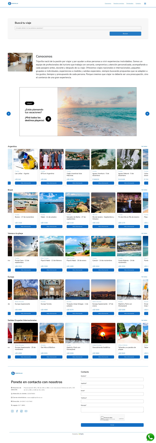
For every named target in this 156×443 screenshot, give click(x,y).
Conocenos (108, 3)
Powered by (75, 434)
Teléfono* (84, 398)
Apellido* (84, 383)
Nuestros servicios (119, 3)
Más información (21, 183)
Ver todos (144, 146)
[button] (9, 114)
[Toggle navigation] (145, 3)
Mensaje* (83, 405)
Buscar (125, 34)
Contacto (138, 3)
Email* (83, 391)
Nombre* (83, 376)
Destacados (129, 3)
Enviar (112, 425)
